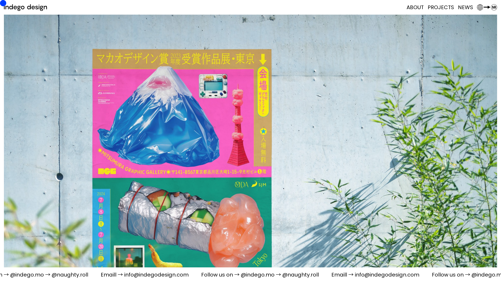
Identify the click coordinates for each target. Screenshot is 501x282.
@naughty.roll (33, 274)
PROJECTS (441, 7)
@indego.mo (221, 274)
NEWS (465, 7)
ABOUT (415, 7)
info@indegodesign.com (119, 274)
